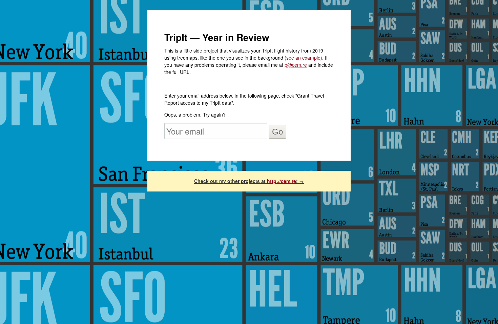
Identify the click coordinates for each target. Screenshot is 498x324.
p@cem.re (296, 64)
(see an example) (303, 57)
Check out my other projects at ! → (249, 181)
